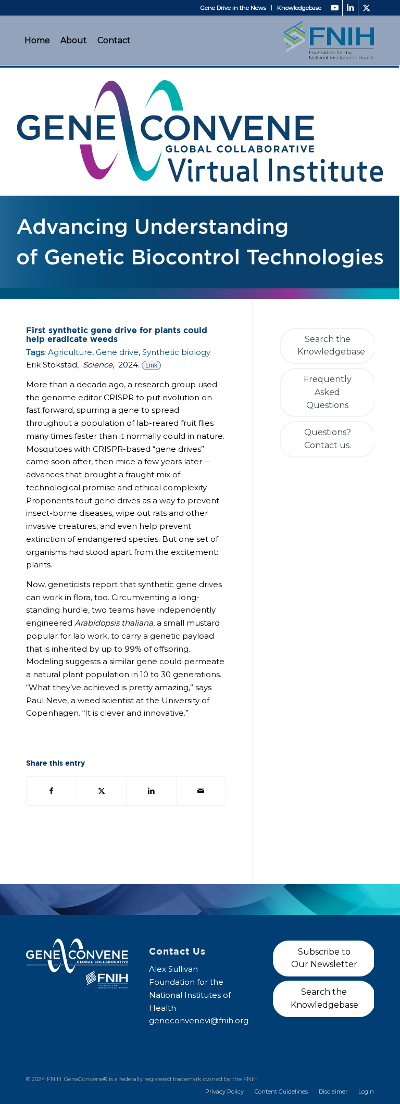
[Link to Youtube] (334, 8)
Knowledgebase (299, 7)
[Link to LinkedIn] (350, 8)
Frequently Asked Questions (328, 392)
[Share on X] (102, 791)
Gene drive (117, 352)
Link (151, 365)
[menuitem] (233, 7)
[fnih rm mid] (329, 40)
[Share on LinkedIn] (151, 791)
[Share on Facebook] (52, 791)
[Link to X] (366, 8)
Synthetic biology (176, 352)
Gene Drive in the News (233, 7)
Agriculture (70, 352)
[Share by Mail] (201, 791)
